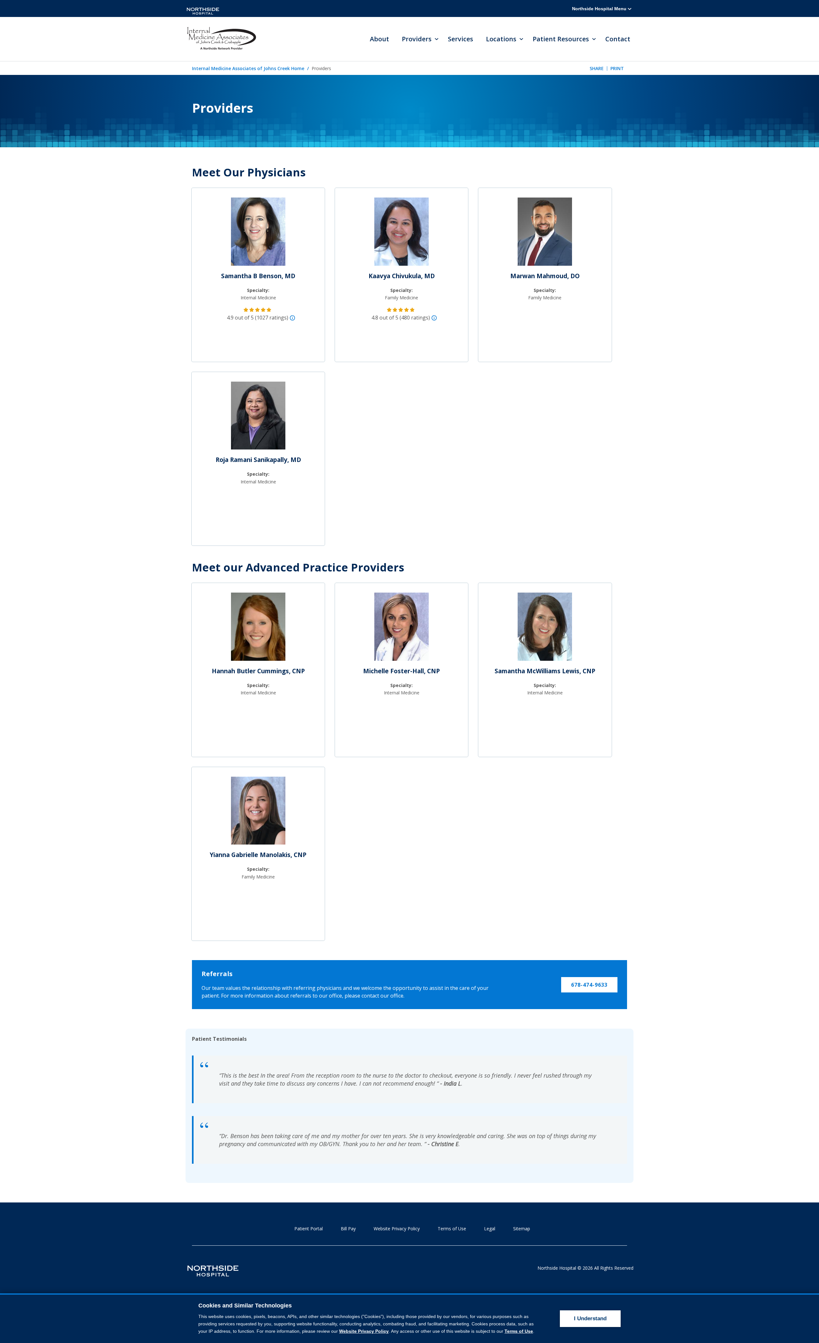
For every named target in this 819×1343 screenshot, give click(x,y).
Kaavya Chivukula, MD (402, 276)
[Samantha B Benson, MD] (258, 234)
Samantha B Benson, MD (258, 276)
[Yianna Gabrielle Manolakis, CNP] (258, 813)
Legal (489, 1229)
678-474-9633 (589, 984)
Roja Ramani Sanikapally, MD (258, 460)
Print (617, 68)
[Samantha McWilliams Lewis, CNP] (545, 629)
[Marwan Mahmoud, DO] (545, 234)
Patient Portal (308, 1229)
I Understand (590, 1318)
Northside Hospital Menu (600, 8)
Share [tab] (597, 68)
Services (460, 39)
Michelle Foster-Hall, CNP (401, 671)
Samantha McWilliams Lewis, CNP (545, 671)
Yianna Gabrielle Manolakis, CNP (258, 855)
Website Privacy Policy (397, 1229)
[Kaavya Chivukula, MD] (401, 234)
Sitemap (521, 1229)
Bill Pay (348, 1229)
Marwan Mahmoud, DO (545, 276)
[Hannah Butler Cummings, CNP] (258, 629)
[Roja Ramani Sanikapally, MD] (258, 418)
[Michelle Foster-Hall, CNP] (401, 629)
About (379, 39)
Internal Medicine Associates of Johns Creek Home (248, 68)
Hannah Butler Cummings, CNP (258, 671)
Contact (617, 39)
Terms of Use (452, 1229)
